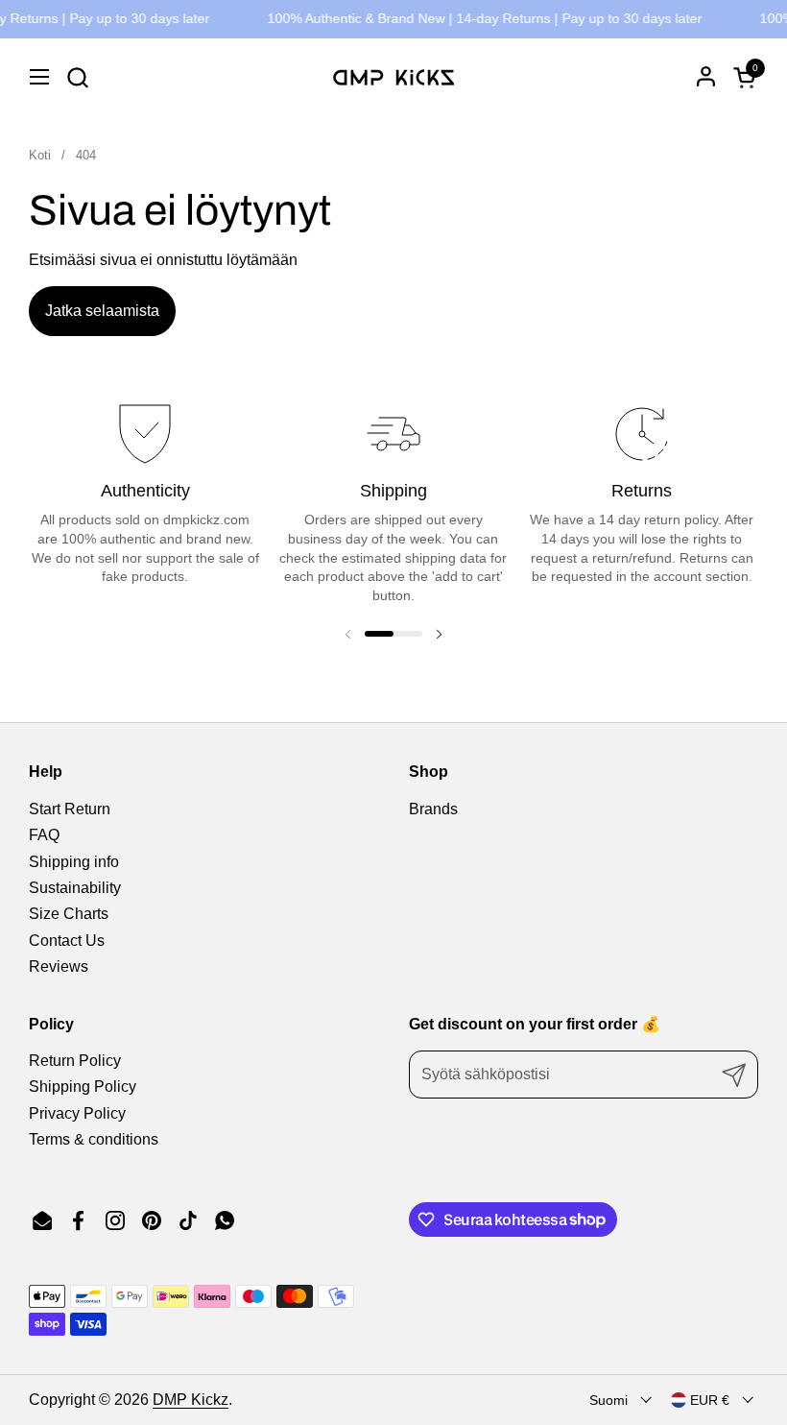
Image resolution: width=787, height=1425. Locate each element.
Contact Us (67, 940)
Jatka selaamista (102, 310)
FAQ (44, 835)
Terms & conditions (93, 1139)
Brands (433, 809)
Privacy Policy (77, 1113)
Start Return (69, 809)
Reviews (58, 966)
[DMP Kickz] (393, 77)
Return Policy (75, 1060)
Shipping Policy (82, 1086)
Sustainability (75, 888)
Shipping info (74, 862)
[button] (77, 77)
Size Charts (68, 914)
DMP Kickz (190, 1399)
